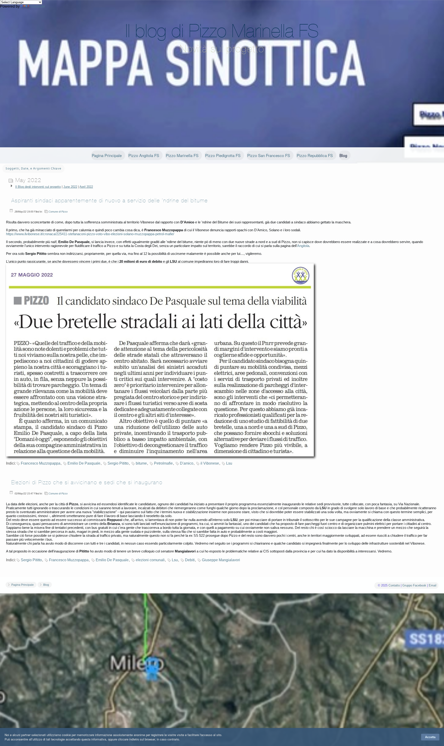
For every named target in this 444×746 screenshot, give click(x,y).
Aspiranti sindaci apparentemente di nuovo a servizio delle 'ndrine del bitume (109, 200)
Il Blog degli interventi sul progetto (38, 186)
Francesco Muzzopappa (40, 463)
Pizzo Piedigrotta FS (222, 155)
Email (432, 585)
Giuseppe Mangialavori (221, 560)
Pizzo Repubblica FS (315, 155)
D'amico (186, 463)
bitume (141, 463)
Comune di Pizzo (58, 211)
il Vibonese (209, 463)
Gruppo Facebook (414, 585)
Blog (343, 155)
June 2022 (70, 186)
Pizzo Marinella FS (182, 155)
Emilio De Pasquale (84, 463)
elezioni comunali (150, 560)
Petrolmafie (163, 463)
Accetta (430, 737)
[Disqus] (222, 666)
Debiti (190, 560)
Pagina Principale (107, 155)
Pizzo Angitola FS (143, 155)
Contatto (394, 585)
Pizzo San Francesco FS (268, 155)
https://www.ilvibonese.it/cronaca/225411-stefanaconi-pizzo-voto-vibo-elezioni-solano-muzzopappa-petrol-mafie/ (90, 234)
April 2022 (86, 186)
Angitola (303, 246)
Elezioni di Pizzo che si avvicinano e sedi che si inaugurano (87, 482)
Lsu (229, 463)
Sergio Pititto (118, 463)
